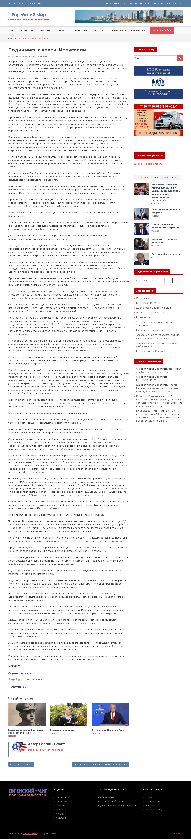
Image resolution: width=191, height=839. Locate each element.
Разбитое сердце (146, 317)
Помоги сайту (162, 30)
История (61, 813)
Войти (167, 3)
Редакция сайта (28, 56)
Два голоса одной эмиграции (154, 307)
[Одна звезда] (9, 679)
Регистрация (153, 3)
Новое (155, 178)
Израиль (43, 56)
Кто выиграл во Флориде (151, 351)
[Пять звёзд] (19, 679)
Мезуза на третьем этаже (151, 330)
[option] (57, 3)
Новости (61, 797)
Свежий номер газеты (149, 155)
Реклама (133, 3)
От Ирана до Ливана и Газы (32, 3)
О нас (106, 3)
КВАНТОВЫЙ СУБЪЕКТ (150, 303)
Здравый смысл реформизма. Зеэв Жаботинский (25, 731)
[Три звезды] (14, 679)
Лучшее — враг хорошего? (152, 312)
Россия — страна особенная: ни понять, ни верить (99, 764)
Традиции (61, 809)
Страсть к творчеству (63, 730)
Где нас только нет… (22, 764)
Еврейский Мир (29, 14)
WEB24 (179, 833)
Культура (61, 817)
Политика (61, 801)
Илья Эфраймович (147, 396)
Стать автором (118, 3)
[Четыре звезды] (16, 679)
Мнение (60, 805)
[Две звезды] (12, 679)
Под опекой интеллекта (165, 254)
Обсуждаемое (169, 178)
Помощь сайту (153, 809)
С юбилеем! (143, 298)
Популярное (142, 178)
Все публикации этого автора (46, 749)
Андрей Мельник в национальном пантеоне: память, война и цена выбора (158, 388)
